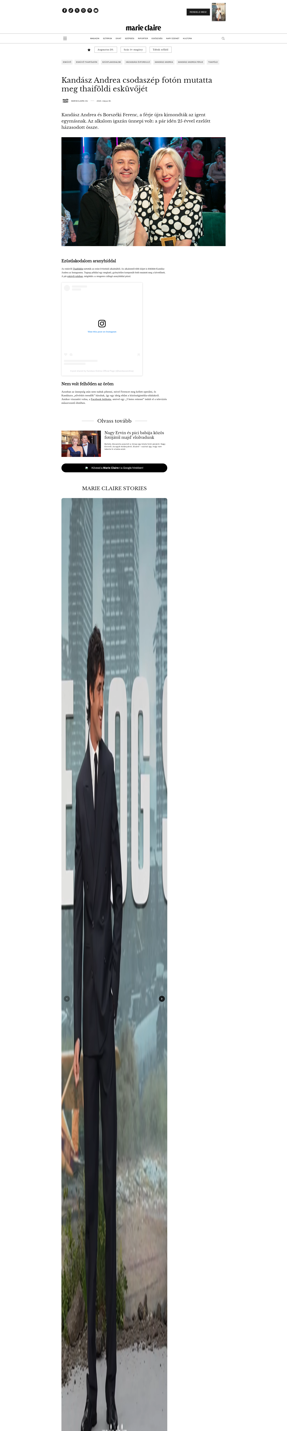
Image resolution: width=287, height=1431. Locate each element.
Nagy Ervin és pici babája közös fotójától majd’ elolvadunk (134, 435)
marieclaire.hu (79, 101)
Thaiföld (213, 62)
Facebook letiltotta (101, 399)
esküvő (67, 62)
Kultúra (187, 38)
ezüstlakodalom (111, 62)
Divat (118, 38)
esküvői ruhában (75, 276)
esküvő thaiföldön (86, 62)
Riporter (143, 38)
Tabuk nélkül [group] (160, 49)
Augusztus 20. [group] (106, 49)
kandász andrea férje (190, 62)
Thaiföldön (78, 268)
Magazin (94, 38)
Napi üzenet (172, 38)
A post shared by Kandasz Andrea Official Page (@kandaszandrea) (102, 371)
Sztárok (107, 38)
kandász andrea (164, 62)
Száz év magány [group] (133, 49)
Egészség (157, 38)
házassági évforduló (138, 62)
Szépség (129, 38)
